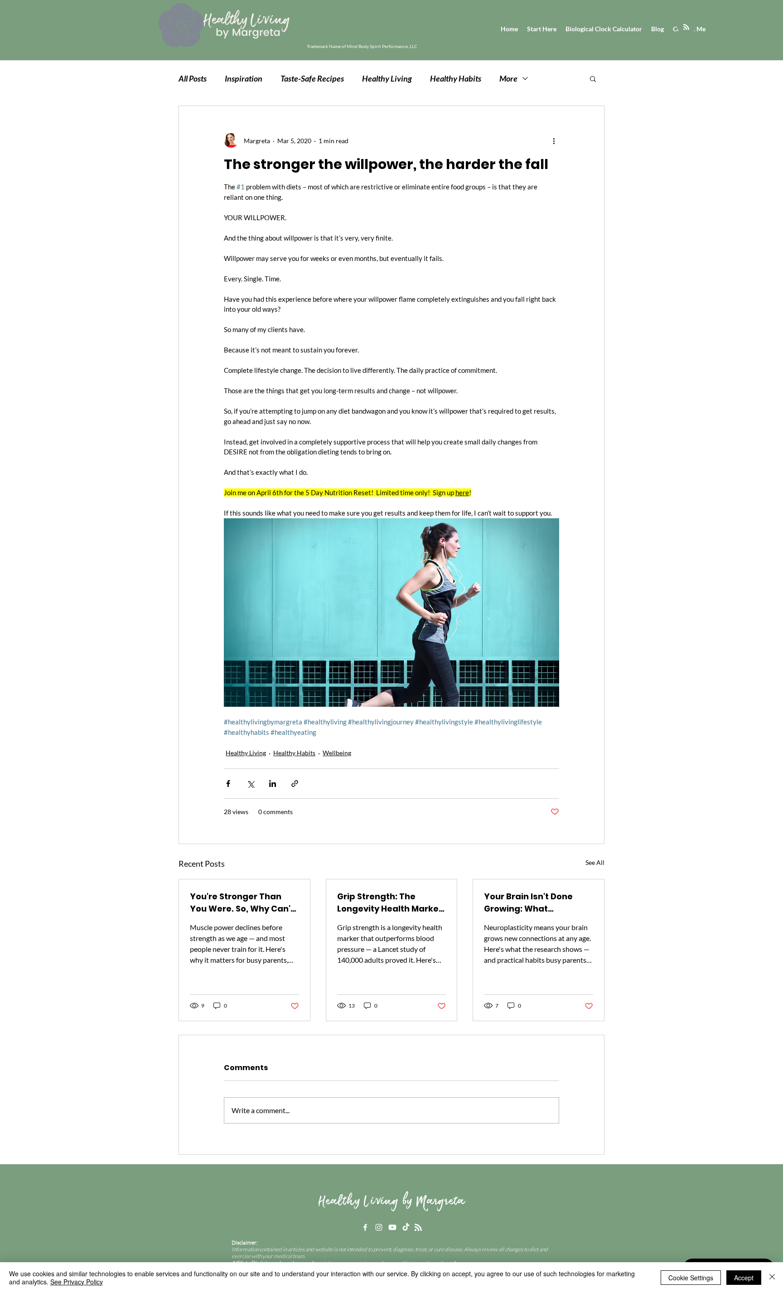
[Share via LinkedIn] (272, 783)
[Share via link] (294, 783)
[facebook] (365, 1227)
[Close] (772, 1277)
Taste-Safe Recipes (312, 78)
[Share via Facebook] (228, 783)
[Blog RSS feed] (686, 27)
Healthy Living (387, 78)
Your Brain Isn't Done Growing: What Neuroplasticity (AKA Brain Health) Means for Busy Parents (535, 903)
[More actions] (553, 140)
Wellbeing (337, 753)
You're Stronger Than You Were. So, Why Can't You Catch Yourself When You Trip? (242, 903)
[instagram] (378, 1227)
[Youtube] (392, 1227)
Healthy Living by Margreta (391, 1201)
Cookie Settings (690, 1277)
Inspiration (243, 78)
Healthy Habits (455, 78)
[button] (593, 78)
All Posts (193, 78)
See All (594, 862)
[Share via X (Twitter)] (250, 783)
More (508, 78)
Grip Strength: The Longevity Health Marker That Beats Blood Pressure (389, 903)
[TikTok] (406, 1227)
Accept (744, 1277)
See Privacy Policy (76, 1281)
